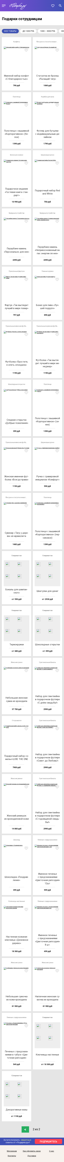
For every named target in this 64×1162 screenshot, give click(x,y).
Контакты (12, 1156)
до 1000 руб (28, 31)
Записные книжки (16, 155)
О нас (51, 1151)
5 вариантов (17, 555)
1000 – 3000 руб (47, 31)
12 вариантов (16, 1075)
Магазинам (12, 1151)
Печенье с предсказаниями (47, 840)
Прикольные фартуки (17, 271)
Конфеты (16, 42)
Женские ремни (16, 778)
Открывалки (16, 720)
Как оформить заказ (32, 1151)
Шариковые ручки (47, 155)
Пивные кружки (47, 271)
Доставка (31, 1156)
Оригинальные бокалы (47, 662)
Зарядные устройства (16, 213)
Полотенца (17, 97)
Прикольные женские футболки (17, 326)
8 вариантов (17, 610)
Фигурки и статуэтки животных (48, 42)
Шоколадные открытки (16, 384)
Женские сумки (16, 662)
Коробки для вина (47, 97)
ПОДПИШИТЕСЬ (48, 1141)
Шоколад (16, 840)
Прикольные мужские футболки (48, 326)
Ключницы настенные (16, 901)
